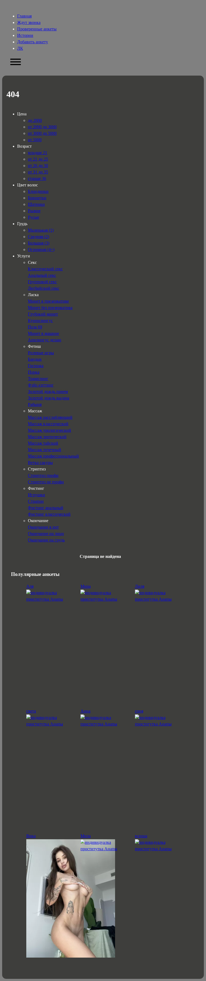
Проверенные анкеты (37, 29)
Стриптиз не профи (46, 482)
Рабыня (35, 404)
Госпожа (35, 365)
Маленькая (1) (41, 230)
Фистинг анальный (45, 507)
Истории (25, 35)
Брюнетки (37, 198)
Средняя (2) (38, 236)
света (31, 711)
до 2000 (35, 120)
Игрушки (36, 495)
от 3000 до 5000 (42, 133)
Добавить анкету (32, 42)
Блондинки (38, 191)
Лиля (139, 586)
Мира (85, 586)
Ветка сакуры (40, 462)
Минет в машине (43, 333)
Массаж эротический (47, 436)
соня (139, 711)
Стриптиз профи (43, 475)
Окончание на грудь (46, 540)
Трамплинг (38, 378)
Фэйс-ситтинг (41, 385)
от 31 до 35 (38, 172)
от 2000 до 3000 (42, 127)
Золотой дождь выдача (48, 398)
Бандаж (35, 359)
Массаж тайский (43, 443)
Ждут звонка (29, 22)
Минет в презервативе (48, 301)
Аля (30, 586)
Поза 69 (35, 327)
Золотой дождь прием (48, 391)
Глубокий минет (43, 314)
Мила (85, 836)
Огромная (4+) (41, 249)
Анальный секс (42, 275)
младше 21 (37, 152)
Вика (31, 836)
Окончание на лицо (46, 533)
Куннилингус (40, 320)
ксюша (141, 836)
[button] (15, 62)
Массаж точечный (44, 449)
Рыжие (34, 210)
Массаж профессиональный (53, 456)
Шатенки (36, 204)
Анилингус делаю (44, 340)
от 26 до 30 (38, 165)
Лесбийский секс (43, 288)
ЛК (20, 48)
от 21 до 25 (38, 159)
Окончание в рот (43, 527)
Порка (33, 372)
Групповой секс (42, 281)
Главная (24, 16)
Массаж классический (48, 424)
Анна (85, 711)
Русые (33, 217)
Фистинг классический (49, 514)
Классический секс (45, 269)
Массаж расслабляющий (50, 417)
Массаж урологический (49, 430)
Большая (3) (38, 243)
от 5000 (35, 139)
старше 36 (37, 178)
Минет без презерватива (50, 307)
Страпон (36, 501)
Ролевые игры (41, 352)
